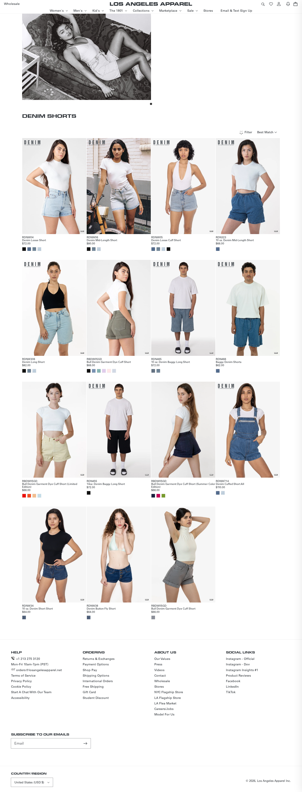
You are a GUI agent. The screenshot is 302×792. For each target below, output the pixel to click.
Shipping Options (96, 676)
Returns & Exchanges (99, 659)
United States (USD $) (29, 782)
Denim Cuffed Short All (230, 484)
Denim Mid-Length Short (102, 240)
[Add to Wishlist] (82, 231)
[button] (263, 4)
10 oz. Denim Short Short (37, 608)
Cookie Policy (21, 687)
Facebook (233, 681)
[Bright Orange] (29, 496)
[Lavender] (104, 371)
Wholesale (162, 681)
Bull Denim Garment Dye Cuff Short (109, 362)
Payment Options (96, 664)
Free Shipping (93, 687)
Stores (159, 687)
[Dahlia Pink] (158, 496)
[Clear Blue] (94, 371)
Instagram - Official (240, 659)
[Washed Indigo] (24, 617)
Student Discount (96, 698)
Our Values (162, 659)
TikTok (230, 692)
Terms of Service (23, 676)
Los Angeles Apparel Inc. (274, 781)
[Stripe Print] (153, 371)
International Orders (98, 681)
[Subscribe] (86, 743)
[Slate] (153, 617)
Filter (248, 132)
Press (158, 664)
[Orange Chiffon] (34, 496)
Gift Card (89, 692)
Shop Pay (90, 670)
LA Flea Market (165, 703)
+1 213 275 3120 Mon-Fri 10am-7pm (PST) (29, 661)
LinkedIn (232, 687)
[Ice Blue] (39, 496)
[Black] (24, 249)
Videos (159, 670)
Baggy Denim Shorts (228, 362)
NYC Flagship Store (168, 692)
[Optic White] (114, 371)
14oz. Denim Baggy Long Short (106, 484)
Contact (160, 676)
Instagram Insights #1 (242, 670)
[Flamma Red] (24, 496)
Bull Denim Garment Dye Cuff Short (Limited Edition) (49, 485)
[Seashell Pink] (109, 371)
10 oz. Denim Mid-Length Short (235, 240)
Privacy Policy (21, 681)
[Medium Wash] (34, 249)
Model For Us (164, 714)
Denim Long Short (33, 362)
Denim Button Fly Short (101, 608)
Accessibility (20, 698)
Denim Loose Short (34, 240)
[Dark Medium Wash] (29, 249)
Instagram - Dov (238, 664)
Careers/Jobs (164, 709)
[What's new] (288, 4)
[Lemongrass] (163, 496)
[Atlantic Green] (99, 371)
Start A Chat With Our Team (31, 692)
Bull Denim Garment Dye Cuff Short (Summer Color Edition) (183, 485)
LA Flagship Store (167, 698)
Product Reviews (238, 676)
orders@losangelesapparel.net (39, 670)
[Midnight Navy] (153, 496)
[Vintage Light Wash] (39, 249)
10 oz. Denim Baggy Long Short (170, 362)
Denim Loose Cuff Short (166, 240)
